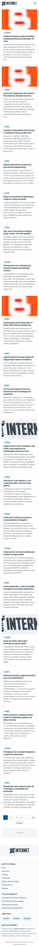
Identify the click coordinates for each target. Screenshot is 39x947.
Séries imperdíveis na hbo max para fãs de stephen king (17, 165)
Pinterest (16, 918)
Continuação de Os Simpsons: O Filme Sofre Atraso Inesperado (17, 323)
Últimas (7, 32)
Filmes (6, 126)
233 (33, 817)
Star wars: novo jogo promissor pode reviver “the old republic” (17, 232)
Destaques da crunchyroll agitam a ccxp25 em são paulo (19, 753)
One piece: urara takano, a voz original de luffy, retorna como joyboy (17, 483)
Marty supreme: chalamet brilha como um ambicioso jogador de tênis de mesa (18, 717)
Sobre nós (5, 871)
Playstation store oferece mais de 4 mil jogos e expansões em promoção (18, 788)
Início (4, 868)
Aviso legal (6, 878)
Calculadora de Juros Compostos (14, 898)
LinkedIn (6, 918)
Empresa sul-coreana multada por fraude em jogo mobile (19, 553)
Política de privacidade (10, 881)
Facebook (27, 918)
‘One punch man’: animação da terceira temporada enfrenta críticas (17, 268)
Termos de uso (7, 885)
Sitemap (5, 888)
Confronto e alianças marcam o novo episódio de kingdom (17, 518)
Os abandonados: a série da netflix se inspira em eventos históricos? (19, 587)
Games (6, 89)
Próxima (19, 823)
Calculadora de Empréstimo (12, 908)
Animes (7, 477)
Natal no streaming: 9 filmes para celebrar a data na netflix (18, 197)
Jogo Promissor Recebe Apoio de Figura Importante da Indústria (18, 358)
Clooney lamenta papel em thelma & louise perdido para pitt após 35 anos (18, 38)
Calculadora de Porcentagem (13, 901)
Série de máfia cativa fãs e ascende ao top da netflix (15, 642)
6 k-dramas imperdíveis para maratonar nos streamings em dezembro (17, 391)
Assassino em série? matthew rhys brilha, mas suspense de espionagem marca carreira (19, 448)
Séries (6, 385)
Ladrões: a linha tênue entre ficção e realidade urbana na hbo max (19, 131)
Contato (5, 875)
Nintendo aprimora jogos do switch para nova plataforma (19, 676)
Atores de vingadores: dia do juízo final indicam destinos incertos (18, 94)
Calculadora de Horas (10, 905)
